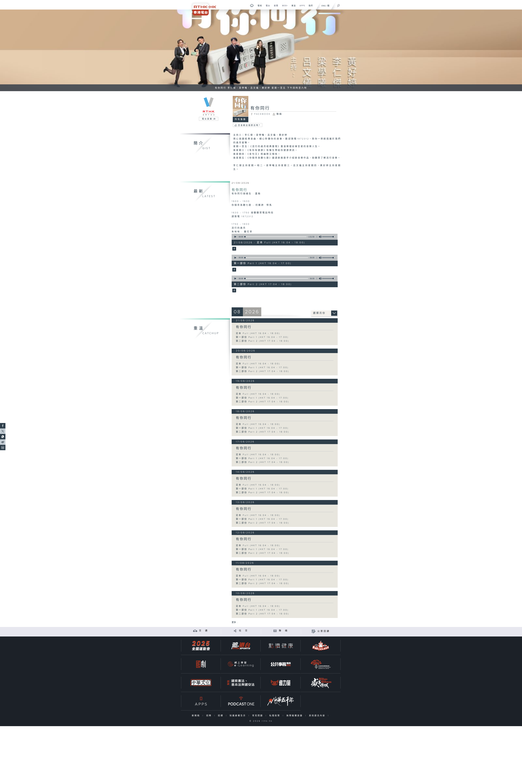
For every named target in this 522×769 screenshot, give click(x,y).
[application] (283, 237)
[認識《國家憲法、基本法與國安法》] (240, 682)
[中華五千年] (280, 701)
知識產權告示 (238, 715)
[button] (235, 236)
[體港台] (240, 645)
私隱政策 (275, 715)
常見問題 (258, 715)
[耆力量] (280, 682)
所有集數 (240, 119)
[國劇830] (201, 664)
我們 (310, 7)
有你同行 (239, 190)
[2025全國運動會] (201, 645)
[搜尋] (338, 5)
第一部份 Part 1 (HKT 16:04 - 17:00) (262, 337)
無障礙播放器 (295, 715)
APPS (301, 7)
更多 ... (235, 622)
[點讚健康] (280, 645)
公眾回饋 (323, 631)
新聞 (275, 7)
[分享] (235, 631)
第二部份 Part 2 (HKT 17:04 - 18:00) (262, 341)
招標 (221, 715)
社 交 (243, 630)
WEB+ (284, 7)
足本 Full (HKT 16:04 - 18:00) (258, 333)
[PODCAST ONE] (240, 701)
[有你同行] (234, 249)
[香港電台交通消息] (195, 631)
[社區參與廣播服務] (320, 664)
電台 (267, 7)
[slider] (328, 236)
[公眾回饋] (313, 631)
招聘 (209, 715)
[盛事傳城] (320, 682)
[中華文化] (201, 682)
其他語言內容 (318, 715)
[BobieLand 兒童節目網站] (320, 645)
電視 (259, 7)
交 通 (203, 630)
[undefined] (251, 5)
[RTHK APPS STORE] (201, 701)
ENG (323, 6)
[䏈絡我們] (275, 631)
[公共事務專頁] (280, 664)
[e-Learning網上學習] (240, 664)
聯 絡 (283, 630)
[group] (319, 236)
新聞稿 (196, 715)
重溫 (292, 7)
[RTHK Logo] (202, 8)
